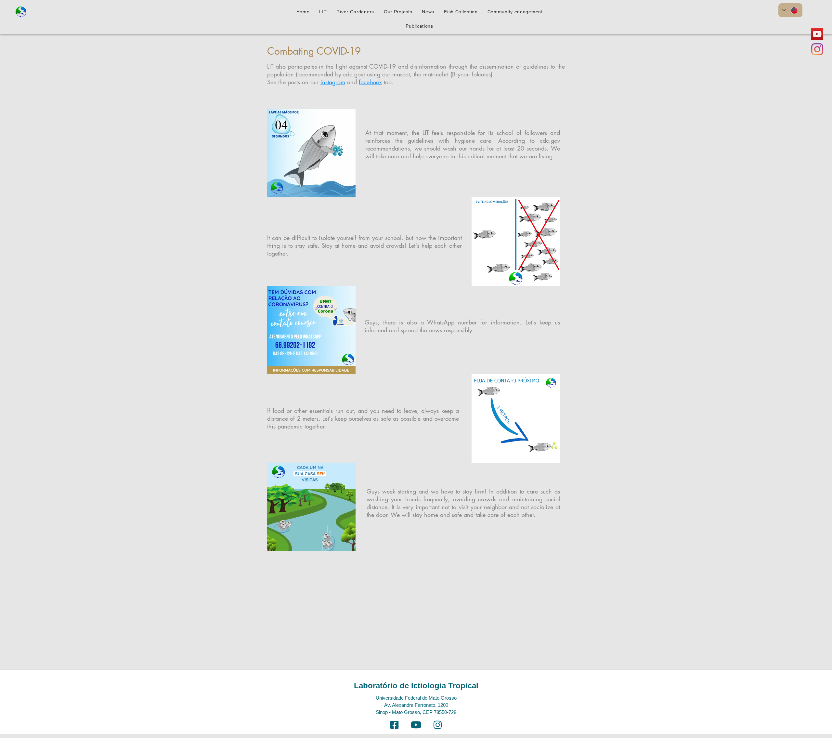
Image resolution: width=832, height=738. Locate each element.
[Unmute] (286, 188)
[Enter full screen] (347, 188)
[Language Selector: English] (790, 10)
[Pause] (275, 188)
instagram (332, 82)
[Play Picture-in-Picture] (336, 188)
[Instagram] (817, 49)
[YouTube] (817, 34)
